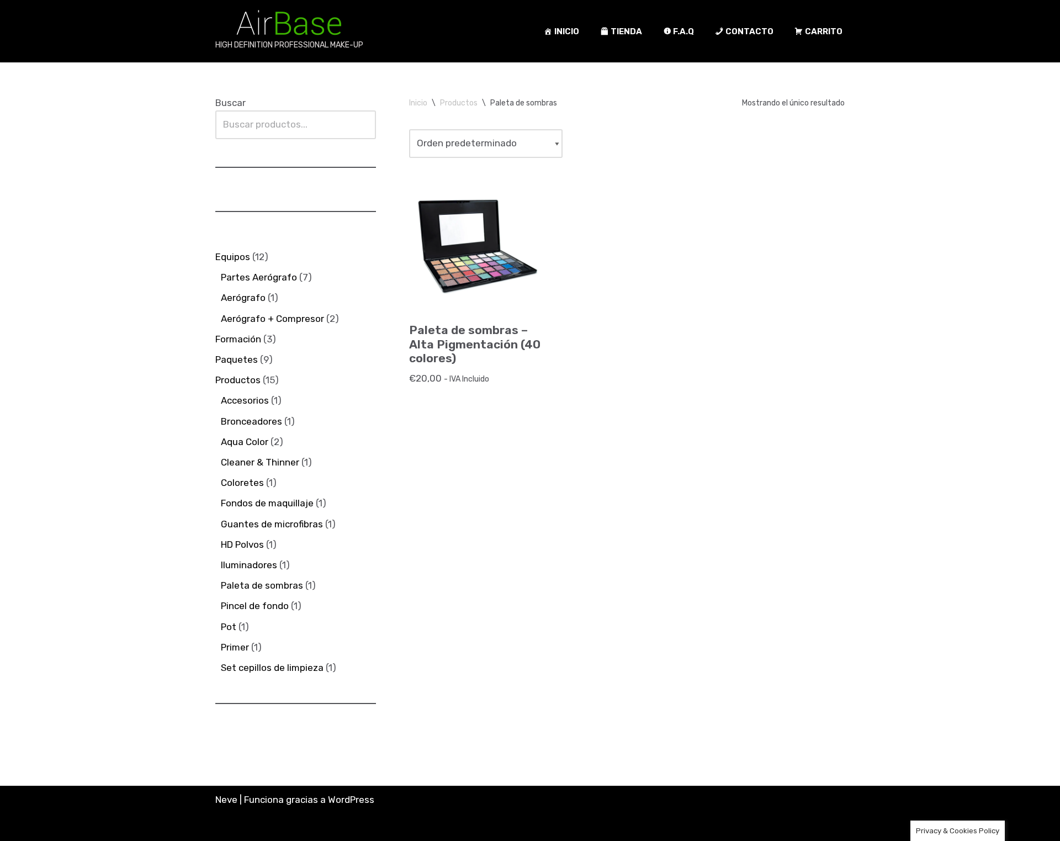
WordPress (351, 799)
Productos (459, 103)
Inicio (418, 103)
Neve (226, 799)
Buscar (230, 102)
